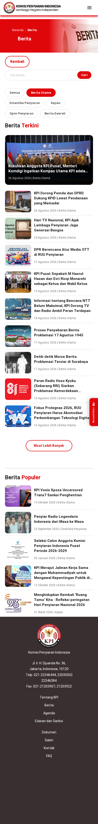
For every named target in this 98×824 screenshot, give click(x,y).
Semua (15, 92)
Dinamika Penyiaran (25, 103)
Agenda (49, 713)
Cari (84, 75)
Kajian (55, 103)
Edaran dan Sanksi (49, 721)
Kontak (49, 748)
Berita (49, 705)
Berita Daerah (54, 113)
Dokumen (49, 732)
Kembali (17, 61)
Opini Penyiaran (22, 113)
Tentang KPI (49, 697)
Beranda (18, 30)
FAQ (49, 756)
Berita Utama (41, 92)
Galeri (49, 740)
